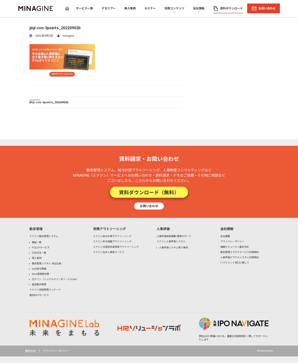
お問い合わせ (149, 206)
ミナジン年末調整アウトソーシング (112, 241)
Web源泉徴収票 (40, 274)
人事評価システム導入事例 (173, 247)
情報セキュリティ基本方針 (234, 247)
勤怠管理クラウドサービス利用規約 (239, 252)
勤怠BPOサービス (39, 295)
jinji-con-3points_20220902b (49, 102)
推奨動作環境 (39, 284)
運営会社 (30, 351)
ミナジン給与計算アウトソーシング (112, 236)
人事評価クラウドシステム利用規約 (239, 257)
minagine (68, 35)
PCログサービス (41, 247)
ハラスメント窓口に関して (234, 262)
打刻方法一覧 (39, 252)
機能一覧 (36, 242)
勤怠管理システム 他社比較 (46, 263)
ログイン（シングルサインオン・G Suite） (55, 279)
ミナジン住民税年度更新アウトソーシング (116, 247)
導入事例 (36, 258)
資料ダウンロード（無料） (149, 192)
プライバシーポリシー (232, 241)
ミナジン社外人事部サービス (108, 252)
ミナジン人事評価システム (171, 241)
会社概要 (225, 236)
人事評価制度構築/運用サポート (174, 236)
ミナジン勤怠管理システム (43, 236)
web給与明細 (39, 268)
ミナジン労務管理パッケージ (45, 289)
